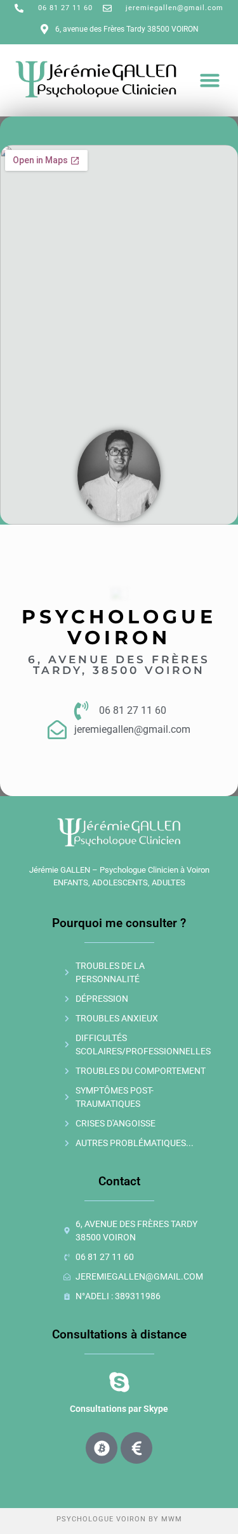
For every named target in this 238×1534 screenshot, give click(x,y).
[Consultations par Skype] (119, 1382)
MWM (171, 1519)
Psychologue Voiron (101, 1519)
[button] (210, 80)
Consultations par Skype (119, 1409)
